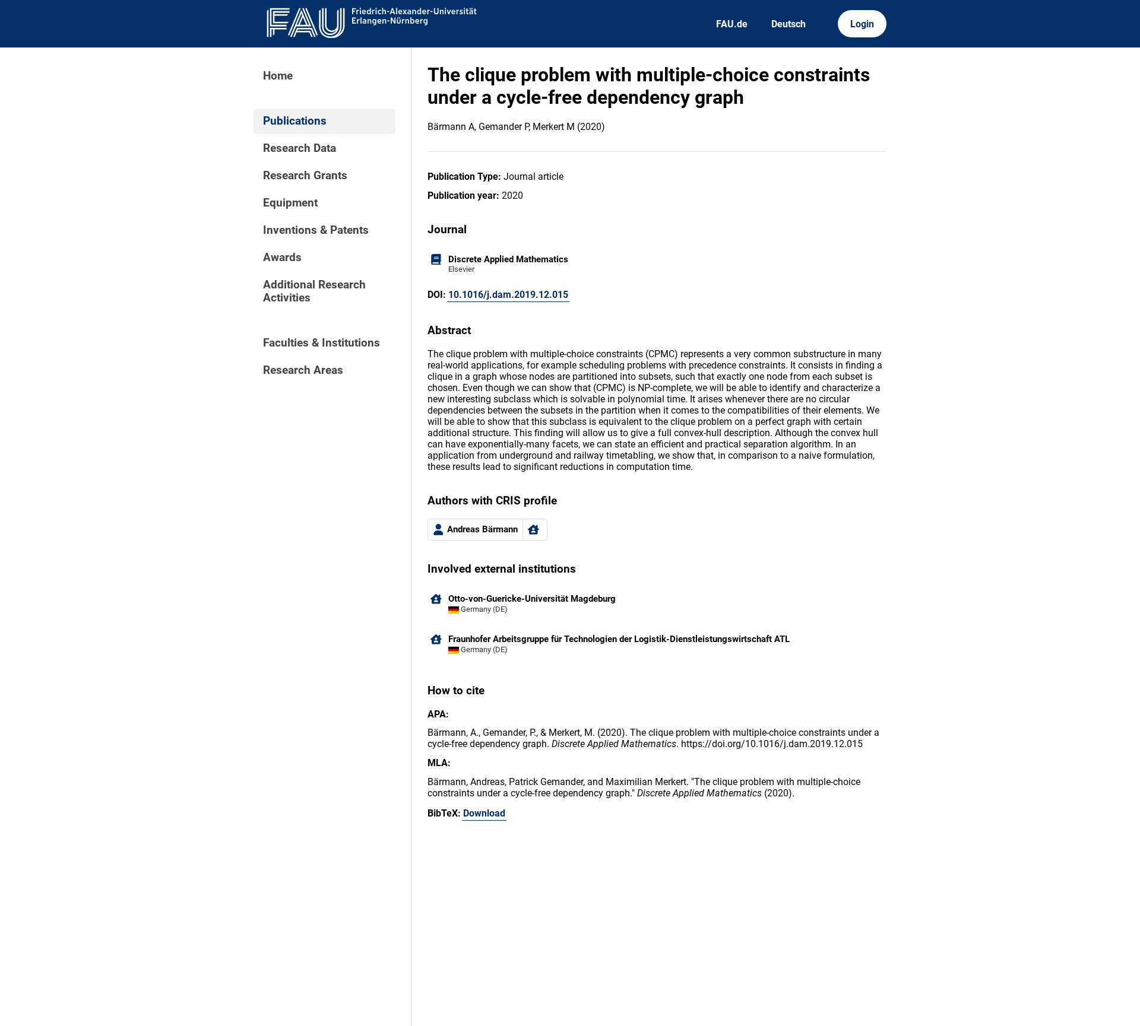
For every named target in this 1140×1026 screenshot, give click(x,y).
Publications (295, 121)
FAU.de (732, 24)
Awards (282, 257)
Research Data (299, 148)
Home (278, 75)
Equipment (290, 202)
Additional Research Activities (314, 291)
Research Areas (303, 370)
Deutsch (788, 24)
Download (484, 813)
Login (862, 24)
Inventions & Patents (316, 230)
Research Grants (305, 175)
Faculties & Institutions (321, 343)
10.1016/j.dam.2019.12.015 (508, 294)
